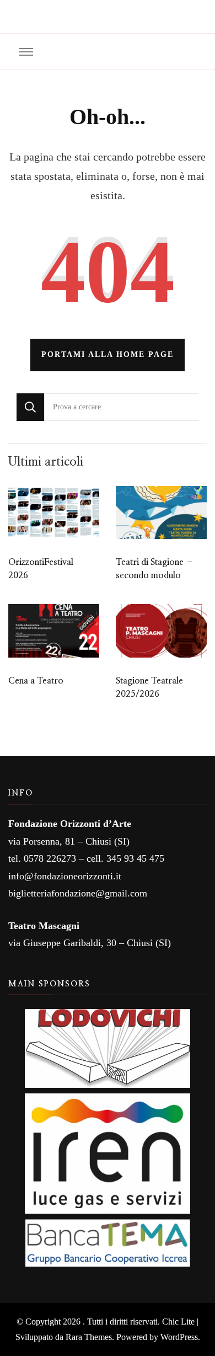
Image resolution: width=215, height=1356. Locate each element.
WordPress (179, 1337)
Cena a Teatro (35, 680)
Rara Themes (89, 1337)
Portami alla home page (107, 354)
